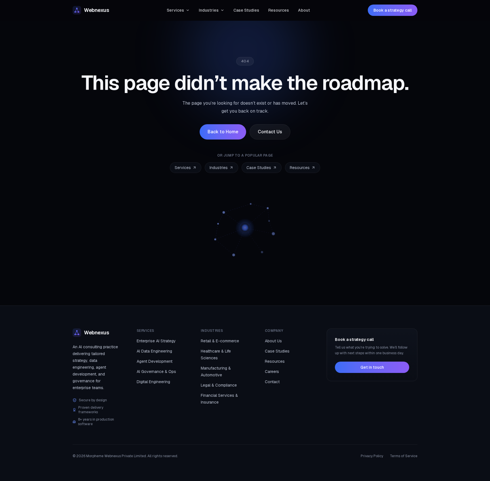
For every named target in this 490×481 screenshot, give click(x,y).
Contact (272, 381)
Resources (278, 10)
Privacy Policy (372, 456)
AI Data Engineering (154, 351)
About (304, 10)
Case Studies (246, 10)
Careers (272, 371)
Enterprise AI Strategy (156, 340)
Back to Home (223, 132)
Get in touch (372, 367)
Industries (209, 10)
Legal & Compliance (219, 385)
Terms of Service (403, 456)
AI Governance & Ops (156, 371)
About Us (273, 340)
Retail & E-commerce (220, 340)
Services (175, 10)
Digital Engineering (153, 381)
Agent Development (154, 361)
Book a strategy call (392, 10)
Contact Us (270, 132)
